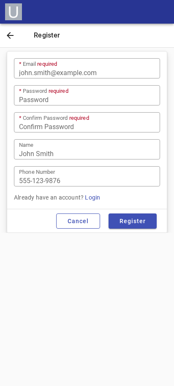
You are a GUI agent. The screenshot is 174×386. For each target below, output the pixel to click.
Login (92, 197)
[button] (10, 36)
